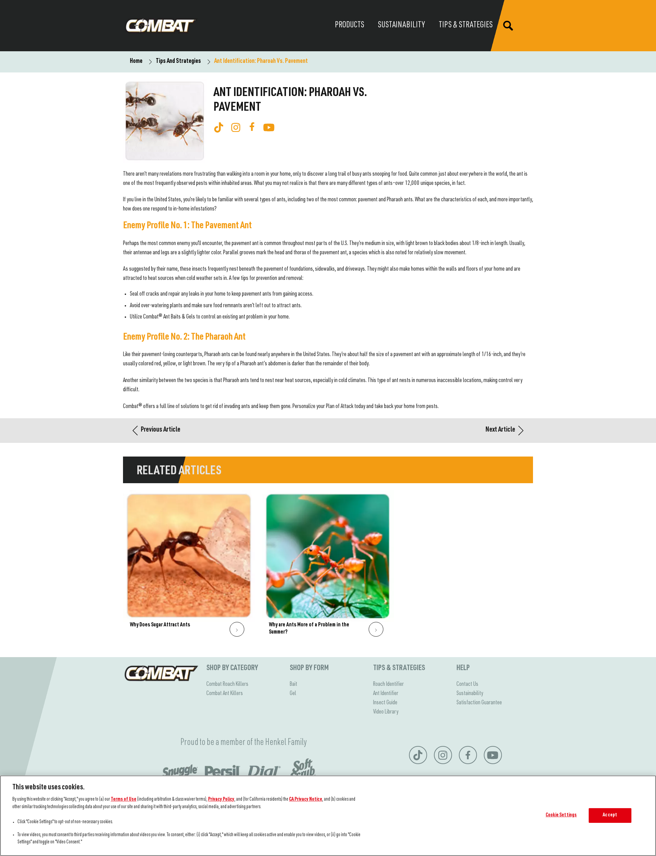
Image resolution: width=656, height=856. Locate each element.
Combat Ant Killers (224, 694)
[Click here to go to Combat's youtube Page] (269, 127)
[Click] (237, 629)
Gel (293, 694)
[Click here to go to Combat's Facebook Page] (252, 126)
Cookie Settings (561, 815)
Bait (293, 684)
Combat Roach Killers (227, 684)
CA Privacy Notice (305, 799)
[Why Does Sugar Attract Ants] (189, 567)
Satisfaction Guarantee (479, 703)
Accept (610, 815)
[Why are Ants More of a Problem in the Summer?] (328, 567)
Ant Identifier (385, 694)
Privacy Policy (221, 799)
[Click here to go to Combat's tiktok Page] (219, 127)
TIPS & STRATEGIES (399, 668)
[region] (328, 815)
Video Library (385, 712)
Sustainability (469, 694)
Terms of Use (123, 799)
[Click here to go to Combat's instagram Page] (236, 127)
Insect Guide (385, 703)
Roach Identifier (388, 684)
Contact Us (467, 684)
